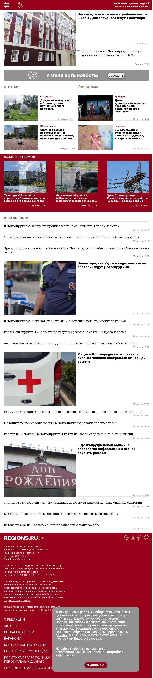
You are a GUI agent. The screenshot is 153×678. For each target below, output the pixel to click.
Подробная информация (17, 600)
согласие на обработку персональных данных (91, 625)
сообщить (116, 75)
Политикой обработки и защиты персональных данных (92, 633)
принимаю (96, 665)
